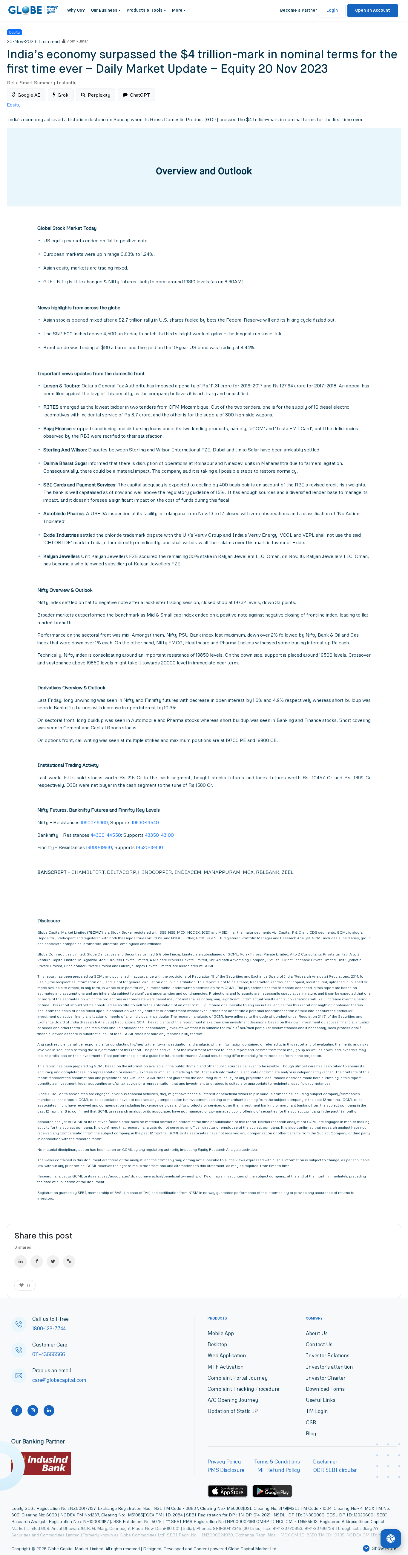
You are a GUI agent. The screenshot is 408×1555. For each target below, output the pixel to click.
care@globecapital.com (59, 1380)
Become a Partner (298, 10)
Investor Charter (325, 1378)
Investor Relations (327, 1355)
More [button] (177, 10)
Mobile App (221, 1333)
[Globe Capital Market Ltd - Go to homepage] (33, 10)
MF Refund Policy (278, 1470)
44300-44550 (106, 835)
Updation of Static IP (233, 1411)
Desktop (217, 1344)
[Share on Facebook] (36, 1261)
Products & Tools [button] (144, 10)
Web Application (227, 1355)
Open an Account (372, 10)
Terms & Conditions (277, 1461)
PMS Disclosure (226, 1470)
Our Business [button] (104, 10)
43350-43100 (159, 835)
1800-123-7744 (49, 1328)
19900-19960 (94, 822)
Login (332, 10)
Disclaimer (325, 1461)
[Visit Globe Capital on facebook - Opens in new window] (16, 1410)
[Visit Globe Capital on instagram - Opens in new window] (32, 1410)
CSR (311, 1422)
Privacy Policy (224, 1461)
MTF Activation (226, 1367)
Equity (14, 32)
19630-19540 (145, 822)
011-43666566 (48, 1354)
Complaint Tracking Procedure (243, 1389)
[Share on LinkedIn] (20, 1261)
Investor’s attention (329, 1367)
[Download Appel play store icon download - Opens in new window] (228, 1491)
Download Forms (325, 1389)
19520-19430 (149, 847)
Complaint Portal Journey (238, 1378)
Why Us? (76, 10)
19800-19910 (99, 847)
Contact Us (319, 1344)
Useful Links (320, 1400)
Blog (311, 1433)
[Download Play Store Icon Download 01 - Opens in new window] (272, 1491)
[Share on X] (53, 1261)
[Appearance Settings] (391, 1539)
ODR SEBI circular (335, 1470)
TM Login (317, 1411)
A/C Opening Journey (233, 1400)
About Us (317, 1333)
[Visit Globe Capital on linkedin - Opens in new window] (49, 1410)
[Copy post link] (69, 1261)
